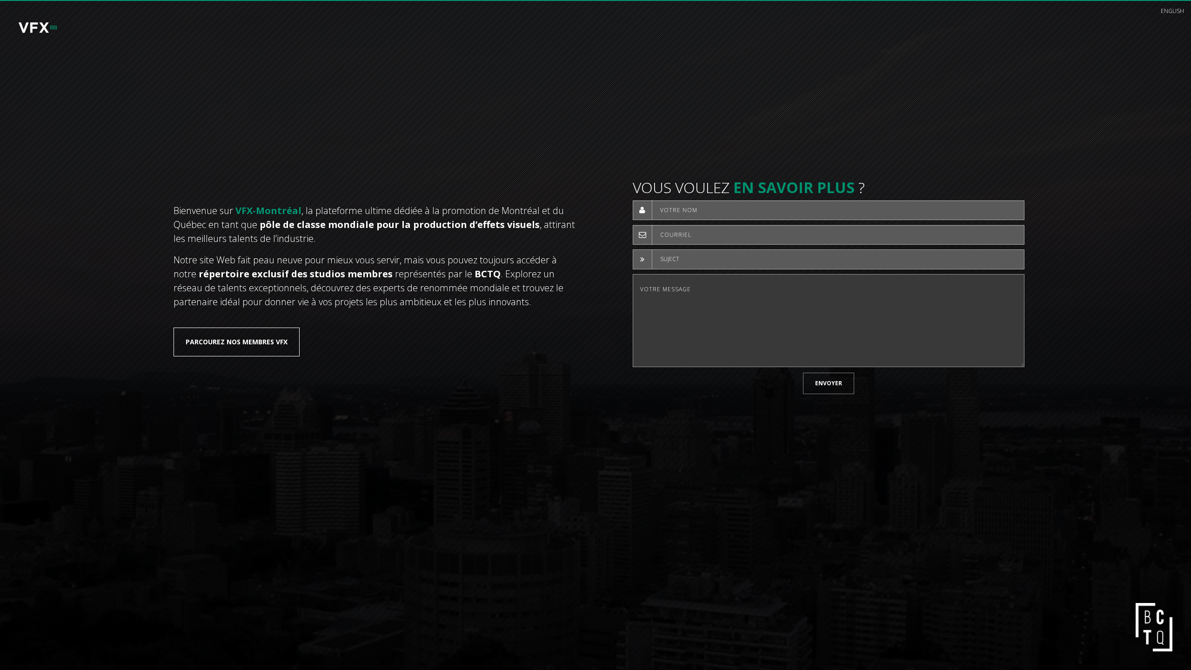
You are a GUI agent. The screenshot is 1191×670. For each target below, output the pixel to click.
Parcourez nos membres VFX (237, 341)
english (1172, 11)
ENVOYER (828, 383)
